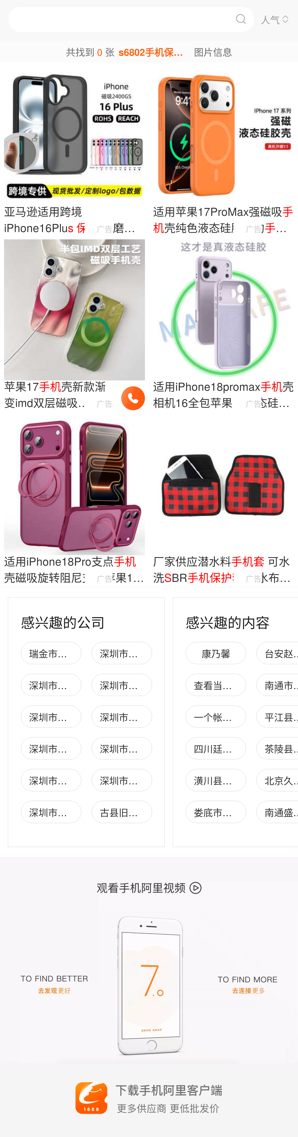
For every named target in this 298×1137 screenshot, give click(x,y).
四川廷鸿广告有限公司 (241, 748)
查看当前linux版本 (232, 685)
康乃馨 (216, 653)
